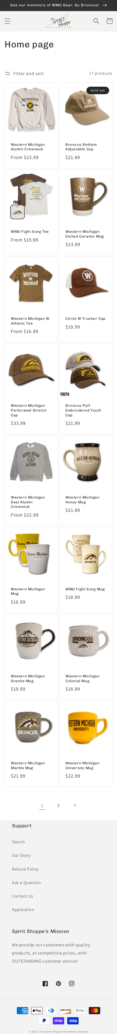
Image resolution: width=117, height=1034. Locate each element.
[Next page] (74, 805)
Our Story (21, 855)
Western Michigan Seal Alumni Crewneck (28, 502)
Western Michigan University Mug (82, 765)
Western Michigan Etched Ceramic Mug (84, 233)
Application (23, 909)
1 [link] (42, 805)
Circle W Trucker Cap (85, 318)
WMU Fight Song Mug (85, 589)
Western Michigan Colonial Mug (82, 678)
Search (18, 841)
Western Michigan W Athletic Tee (30, 320)
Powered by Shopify (75, 1031)
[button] (7, 21)
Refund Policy (25, 869)
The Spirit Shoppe (50, 1031)
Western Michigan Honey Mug (82, 499)
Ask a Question (26, 882)
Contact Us (22, 896)
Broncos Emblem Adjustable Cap (81, 146)
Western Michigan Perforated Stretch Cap (29, 410)
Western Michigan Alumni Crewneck (28, 146)
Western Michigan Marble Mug (28, 765)
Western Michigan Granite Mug (28, 678)
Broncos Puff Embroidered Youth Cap (83, 410)
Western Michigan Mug (28, 591)
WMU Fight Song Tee (30, 231)
